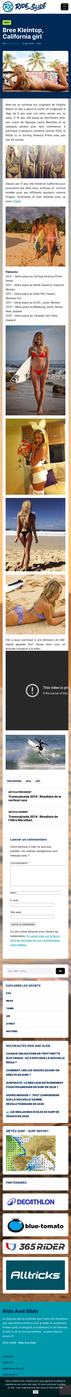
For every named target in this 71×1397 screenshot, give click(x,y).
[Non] (67, 1387)
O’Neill (17, 201)
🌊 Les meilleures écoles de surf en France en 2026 (32, 1114)
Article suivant (33, 816)
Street (10, 1023)
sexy (28, 781)
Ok (35, 1392)
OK (60, 971)
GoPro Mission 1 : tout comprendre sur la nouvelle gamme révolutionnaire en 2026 (32, 1099)
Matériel (12, 1031)
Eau (8, 993)
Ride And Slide (20, 1311)
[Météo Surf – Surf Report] (35, 1153)
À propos (8, 1356)
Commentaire (19, 863)
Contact (8, 1362)
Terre (10, 1008)
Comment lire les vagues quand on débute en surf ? (32, 1072)
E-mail (14, 900)
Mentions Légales (14, 1368)
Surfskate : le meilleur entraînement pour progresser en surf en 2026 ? (34, 1085)
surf (38, 781)
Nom (13, 892)
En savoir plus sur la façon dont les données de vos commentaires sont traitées (35, 940)
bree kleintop (14, 781)
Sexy (7, 22)
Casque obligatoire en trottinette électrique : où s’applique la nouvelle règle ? (35, 1058)
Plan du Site (10, 1374)
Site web (15, 912)
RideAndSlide (13, 43)
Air (8, 1016)
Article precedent (34, 796)
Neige (9, 1000)
